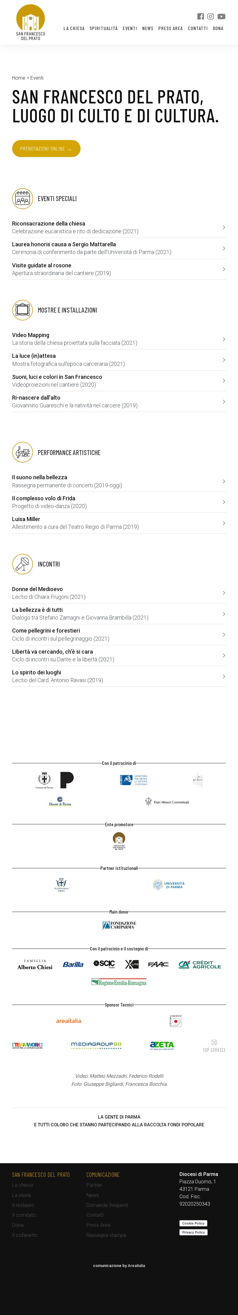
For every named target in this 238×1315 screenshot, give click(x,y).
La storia (21, 1195)
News (147, 28)
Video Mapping (30, 335)
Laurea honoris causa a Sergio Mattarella (64, 244)
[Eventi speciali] (44, 198)
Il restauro (23, 1205)
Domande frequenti (107, 1205)
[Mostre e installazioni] (54, 310)
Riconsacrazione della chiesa (48, 223)
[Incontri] (36, 564)
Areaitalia (136, 1265)
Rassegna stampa (106, 1235)
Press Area (170, 28)
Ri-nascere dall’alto (36, 397)
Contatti (198, 28)
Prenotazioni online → (46, 148)
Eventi (130, 28)
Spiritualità (104, 28)
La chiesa (74, 28)
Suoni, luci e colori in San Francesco (57, 377)
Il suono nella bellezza (39, 477)
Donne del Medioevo (37, 589)
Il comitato (24, 1215)
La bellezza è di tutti (37, 610)
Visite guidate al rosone (41, 265)
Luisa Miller (26, 519)
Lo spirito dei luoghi (36, 672)
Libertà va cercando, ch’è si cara (52, 651)
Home (18, 78)
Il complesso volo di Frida (43, 498)
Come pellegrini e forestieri (46, 630)
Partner (94, 1185)
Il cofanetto (24, 1235)
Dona (218, 28)
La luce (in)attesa (34, 356)
